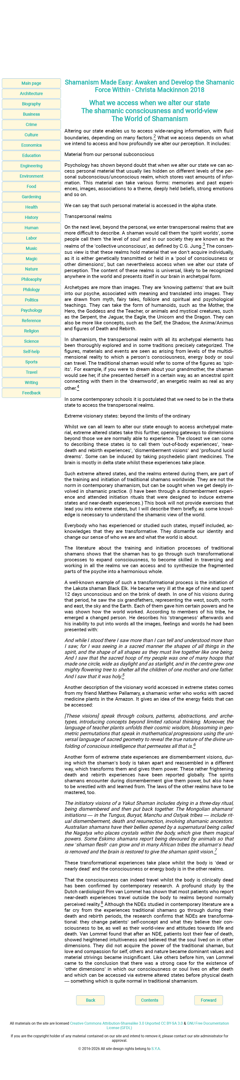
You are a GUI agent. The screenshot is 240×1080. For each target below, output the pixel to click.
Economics (31, 145)
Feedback (31, 392)
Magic (31, 258)
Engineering (31, 165)
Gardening (31, 196)
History (31, 217)
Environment (31, 176)
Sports (31, 361)
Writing (31, 382)
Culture (31, 134)
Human (31, 227)
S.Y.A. (156, 1048)
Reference (31, 320)
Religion (31, 330)
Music (31, 248)
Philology (31, 289)
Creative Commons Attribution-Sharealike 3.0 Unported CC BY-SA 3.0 (126, 1023)
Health (31, 207)
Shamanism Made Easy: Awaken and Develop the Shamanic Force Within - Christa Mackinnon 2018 (149, 86)
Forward (208, 1000)
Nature (31, 268)
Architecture (31, 93)
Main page (31, 83)
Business (31, 114)
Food (31, 186)
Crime (31, 124)
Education (31, 155)
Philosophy (31, 279)
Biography (31, 103)
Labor (31, 238)
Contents (149, 1000)
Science (31, 341)
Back (90, 1000)
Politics (31, 299)
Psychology (31, 310)
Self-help (31, 351)
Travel (31, 372)
